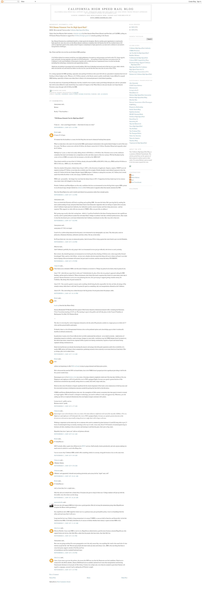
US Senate (104, 94)
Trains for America (134, 138)
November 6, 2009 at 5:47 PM (65, 570)
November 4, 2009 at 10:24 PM (66, 293)
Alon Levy (57, 528)
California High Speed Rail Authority (140, 48)
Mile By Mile (133, 100)
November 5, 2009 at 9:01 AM (65, 434)
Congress (64, 94)
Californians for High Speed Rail (138, 58)
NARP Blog (132, 104)
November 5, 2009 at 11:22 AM (66, 523)
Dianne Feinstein (84, 94)
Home (88, 578)
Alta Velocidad (133, 83)
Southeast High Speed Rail (137, 116)
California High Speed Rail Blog (101, 9)
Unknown (57, 266)
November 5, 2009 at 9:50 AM (65, 466)
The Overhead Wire (134, 131)
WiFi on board (75, 366)
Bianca (132, 175)
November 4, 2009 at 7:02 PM (65, 220)
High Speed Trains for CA (136, 69)
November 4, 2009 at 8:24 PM (65, 242)
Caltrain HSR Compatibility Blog (139, 60)
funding (94, 94)
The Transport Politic (135, 133)
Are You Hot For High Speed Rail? (139, 53)
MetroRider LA (133, 93)
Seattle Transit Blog (135, 109)
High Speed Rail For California (138, 67)
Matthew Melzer (134, 177)
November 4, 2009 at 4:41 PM (65, 127)
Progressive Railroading (136, 107)
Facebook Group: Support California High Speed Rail (139, 64)
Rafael (56, 132)
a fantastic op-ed (77, 33)
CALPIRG (58, 94)
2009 (132, 27)
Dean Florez (73, 94)
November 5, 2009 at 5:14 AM (65, 354)
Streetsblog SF (133, 121)
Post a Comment (54, 574)
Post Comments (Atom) (63, 582)
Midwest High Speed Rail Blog (138, 97)
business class (73, 377)
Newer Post (52, 578)
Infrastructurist (133, 88)
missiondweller (58, 502)
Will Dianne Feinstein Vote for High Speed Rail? (68, 27)
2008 (132, 30)
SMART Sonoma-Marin (136, 114)
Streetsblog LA (133, 119)
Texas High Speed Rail (135, 126)
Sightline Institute (134, 112)
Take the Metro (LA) (135, 124)
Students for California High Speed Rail (140, 74)
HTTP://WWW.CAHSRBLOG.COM (101, 17)
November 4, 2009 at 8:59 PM (65, 261)
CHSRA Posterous (134, 50)
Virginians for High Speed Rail (138, 143)
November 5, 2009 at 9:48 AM (65, 455)
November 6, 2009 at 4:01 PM (65, 536)
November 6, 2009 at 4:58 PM (65, 553)
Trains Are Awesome (135, 136)
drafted (80, 188)
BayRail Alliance (134, 55)
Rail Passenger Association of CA (138, 72)
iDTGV (84, 446)
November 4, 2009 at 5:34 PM (65, 195)
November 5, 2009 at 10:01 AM (66, 476)
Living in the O (133, 90)
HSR (99, 94)
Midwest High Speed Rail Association (140, 95)
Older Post (124, 578)
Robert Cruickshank (135, 182)
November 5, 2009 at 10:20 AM (66, 497)
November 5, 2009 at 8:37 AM (65, 406)
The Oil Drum (133, 128)
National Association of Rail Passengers (140, 102)
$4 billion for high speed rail (82, 36)
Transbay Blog (133, 140)
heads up (56, 305)
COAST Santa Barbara (135, 85)
